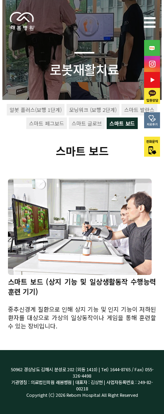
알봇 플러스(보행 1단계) (36, 109)
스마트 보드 (122, 123)
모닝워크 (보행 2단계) (93, 109)
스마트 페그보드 (46, 123)
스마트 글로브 (87, 123)
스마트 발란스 (139, 109)
